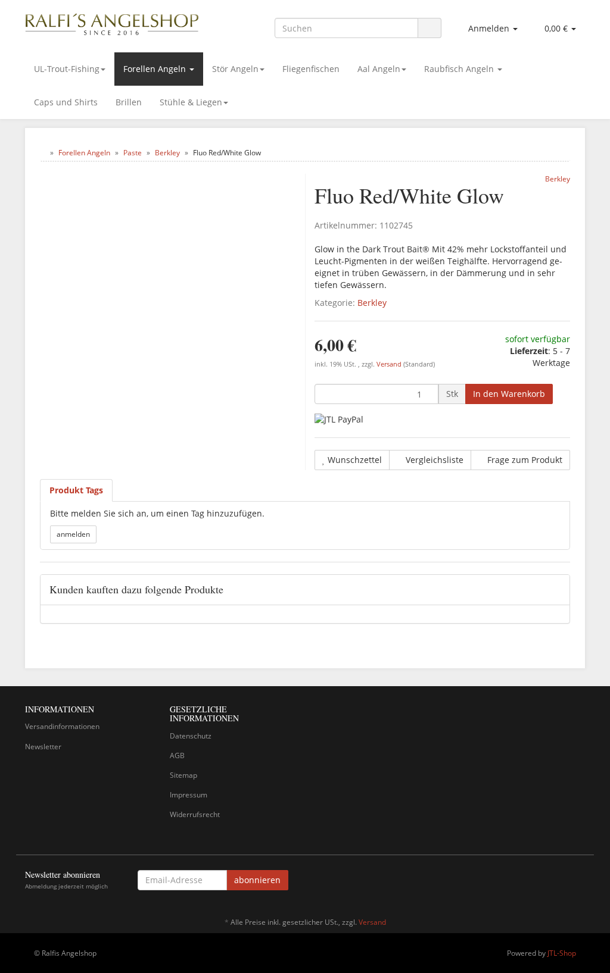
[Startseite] (42, 153)
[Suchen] (429, 28)
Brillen (129, 102)
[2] (339, 419)
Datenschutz (190, 736)
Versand (389, 364)
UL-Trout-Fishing (66, 68)
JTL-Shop (561, 953)
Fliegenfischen (311, 68)
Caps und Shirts (66, 102)
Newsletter (43, 747)
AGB (177, 755)
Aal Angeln (378, 68)
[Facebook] (578, 882)
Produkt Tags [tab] (76, 490)
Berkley (372, 302)
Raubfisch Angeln (460, 68)
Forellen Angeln (155, 68)
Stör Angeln (235, 68)
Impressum (188, 795)
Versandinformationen (62, 726)
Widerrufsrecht (195, 814)
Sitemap (183, 775)
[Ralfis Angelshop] (112, 22)
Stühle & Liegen (191, 102)
